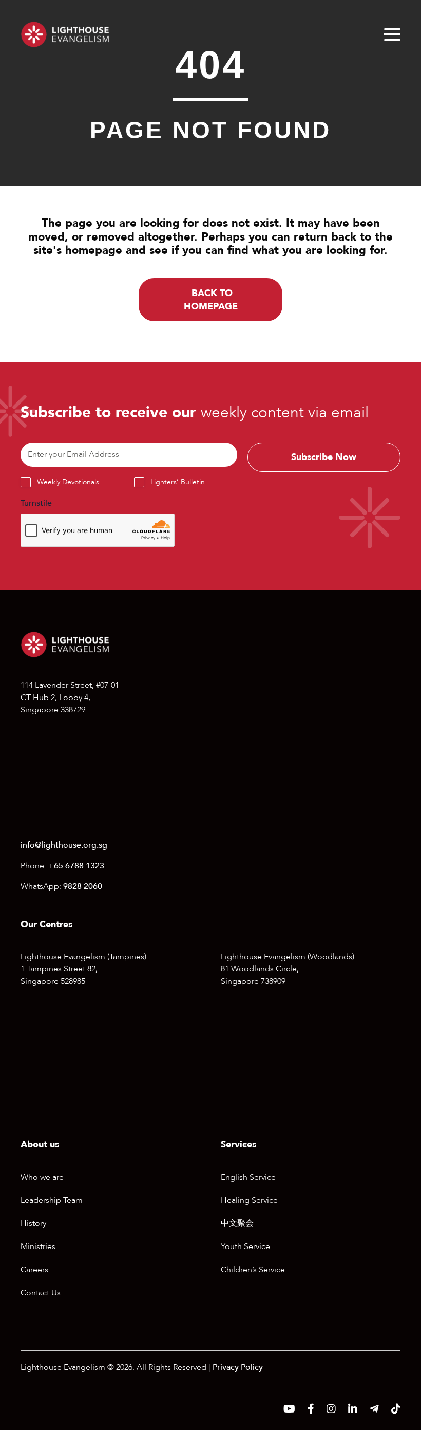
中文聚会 (237, 1223)
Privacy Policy (238, 1367)
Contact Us (41, 1292)
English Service (248, 1177)
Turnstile (36, 503)
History (33, 1223)
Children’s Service (253, 1269)
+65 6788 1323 (76, 865)
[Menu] (392, 34)
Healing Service (249, 1200)
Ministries (38, 1246)
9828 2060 (82, 886)
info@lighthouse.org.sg (64, 845)
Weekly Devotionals (68, 482)
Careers (34, 1269)
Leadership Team (52, 1200)
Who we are (42, 1177)
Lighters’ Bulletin (177, 482)
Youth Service (245, 1246)
